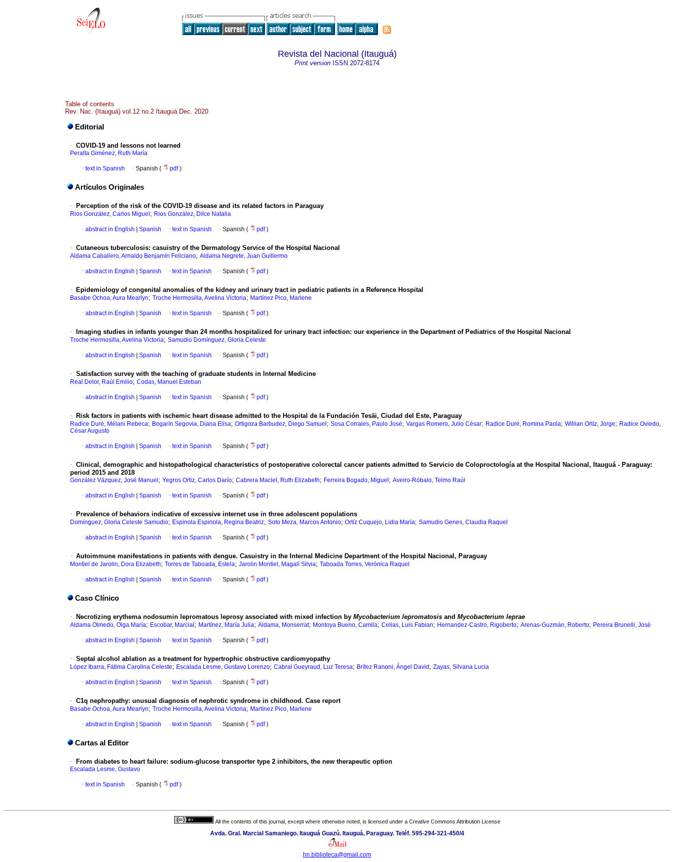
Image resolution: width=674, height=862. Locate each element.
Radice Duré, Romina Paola (523, 423)
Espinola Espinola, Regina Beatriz (218, 522)
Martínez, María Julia (226, 624)
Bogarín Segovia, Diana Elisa (191, 423)
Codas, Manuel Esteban (169, 381)
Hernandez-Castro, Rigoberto (477, 624)
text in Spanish (105, 168)
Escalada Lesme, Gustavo (105, 769)
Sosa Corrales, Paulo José (366, 423)
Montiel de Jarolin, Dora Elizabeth (115, 564)
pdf (175, 168)
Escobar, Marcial (172, 624)
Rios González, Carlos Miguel (110, 213)
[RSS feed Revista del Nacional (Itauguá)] (387, 30)
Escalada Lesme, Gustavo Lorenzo (223, 666)
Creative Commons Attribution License (454, 821)
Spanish (149, 229)
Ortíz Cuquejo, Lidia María (380, 522)
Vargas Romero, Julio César (444, 423)
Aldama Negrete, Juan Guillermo (244, 255)
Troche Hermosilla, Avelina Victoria (199, 297)
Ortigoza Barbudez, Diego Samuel (281, 423)
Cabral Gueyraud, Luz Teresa (313, 666)
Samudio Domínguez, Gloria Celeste (217, 339)
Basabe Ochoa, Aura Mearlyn (109, 297)
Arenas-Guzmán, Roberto (555, 624)
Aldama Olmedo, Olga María (108, 624)
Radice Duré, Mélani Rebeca (109, 423)
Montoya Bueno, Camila (345, 624)
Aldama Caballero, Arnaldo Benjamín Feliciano (133, 255)
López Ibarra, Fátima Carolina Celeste (121, 666)
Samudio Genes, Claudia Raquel (463, 522)
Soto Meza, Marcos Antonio (304, 522)
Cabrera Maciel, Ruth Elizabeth (278, 480)
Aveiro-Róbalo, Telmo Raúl (429, 480)
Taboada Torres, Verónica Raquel (365, 564)
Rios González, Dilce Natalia (192, 213)
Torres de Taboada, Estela (200, 564)
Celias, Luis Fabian (407, 624)
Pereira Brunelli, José (622, 624)
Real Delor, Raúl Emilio (101, 381)
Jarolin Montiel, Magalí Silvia (277, 564)
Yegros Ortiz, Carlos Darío (197, 480)
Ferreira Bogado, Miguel (356, 480)
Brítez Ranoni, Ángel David (393, 666)
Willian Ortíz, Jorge (590, 423)
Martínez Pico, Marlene (281, 297)
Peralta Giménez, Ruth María (109, 153)
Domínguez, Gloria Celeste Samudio (119, 522)
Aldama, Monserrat (283, 624)
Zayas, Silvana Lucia (461, 666)
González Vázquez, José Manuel (114, 480)
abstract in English (110, 229)
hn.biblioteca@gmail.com (337, 854)
